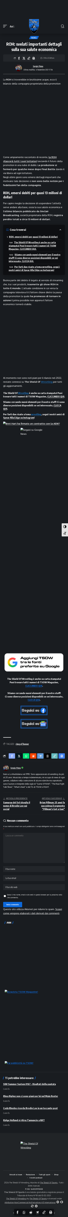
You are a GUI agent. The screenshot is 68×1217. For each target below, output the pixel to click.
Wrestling (47, 381)
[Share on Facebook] (19, 58)
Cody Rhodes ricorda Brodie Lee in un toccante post (30, 1108)
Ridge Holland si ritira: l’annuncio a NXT (24, 1120)
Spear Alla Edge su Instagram (18, 417)
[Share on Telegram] (37, 1212)
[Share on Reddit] (30, 1212)
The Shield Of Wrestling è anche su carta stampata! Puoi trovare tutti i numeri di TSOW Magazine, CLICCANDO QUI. (32, 245)
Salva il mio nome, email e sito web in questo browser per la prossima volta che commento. (34, 896)
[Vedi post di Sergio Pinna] (18, 68)
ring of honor (22, 744)
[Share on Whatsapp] (24, 1212)
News (34, 37)
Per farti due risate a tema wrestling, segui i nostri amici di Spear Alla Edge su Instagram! (34, 268)
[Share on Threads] (47, 756)
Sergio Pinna (38, 66)
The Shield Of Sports (49, 1182)
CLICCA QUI (34, 699)
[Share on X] (24, 58)
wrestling (36, 414)
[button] (6, 26)
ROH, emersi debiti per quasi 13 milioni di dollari (33, 236)
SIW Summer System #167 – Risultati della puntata (29, 1084)
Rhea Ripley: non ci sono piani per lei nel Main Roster (30, 1096)
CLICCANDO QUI (55, 396)
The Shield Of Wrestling (16, 1198)
